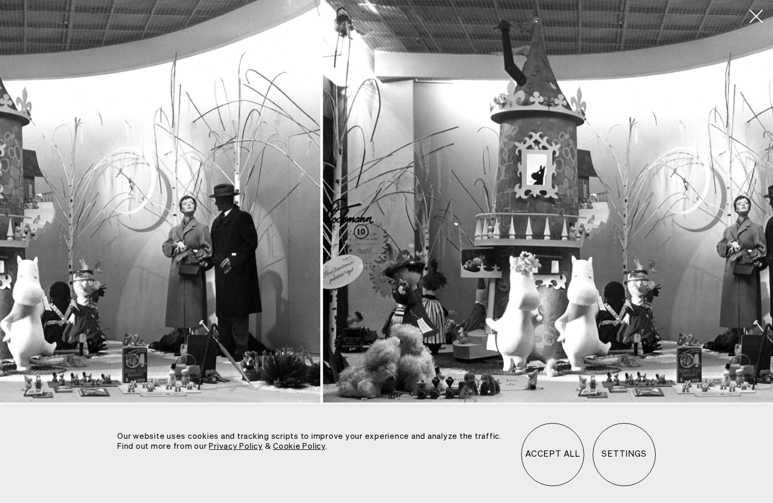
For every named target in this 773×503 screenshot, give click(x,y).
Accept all (552, 454)
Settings (624, 454)
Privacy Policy (236, 446)
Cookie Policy (299, 446)
